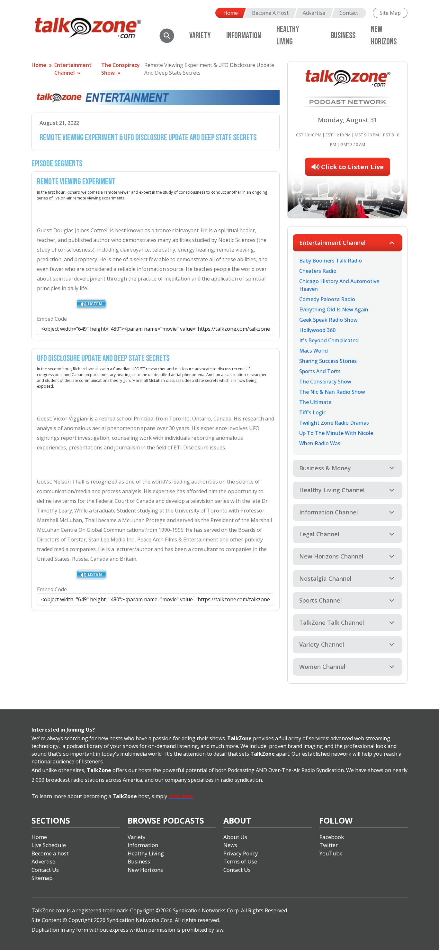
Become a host (49, 853)
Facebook (331, 837)
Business (343, 36)
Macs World (313, 350)
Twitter (328, 845)
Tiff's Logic (312, 412)
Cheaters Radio (317, 270)
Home (230, 12)
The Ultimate (315, 402)
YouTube (331, 853)
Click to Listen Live (351, 166)
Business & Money (325, 468)
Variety (200, 36)
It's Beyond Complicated (329, 340)
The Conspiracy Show (325, 381)
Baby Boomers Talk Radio (330, 260)
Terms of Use (240, 861)
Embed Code (52, 318)
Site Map (390, 12)
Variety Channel (321, 644)
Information (243, 36)
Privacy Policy (240, 853)
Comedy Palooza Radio (327, 299)
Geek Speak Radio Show (328, 319)
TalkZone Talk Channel (331, 622)
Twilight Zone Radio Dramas (334, 422)
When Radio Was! (320, 443)
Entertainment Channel (332, 242)
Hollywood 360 (317, 330)
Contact (348, 12)
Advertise (314, 12)
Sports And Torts (320, 371)
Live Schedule (48, 845)
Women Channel (322, 666)
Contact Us (45, 869)
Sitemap (42, 877)
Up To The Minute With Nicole (336, 433)
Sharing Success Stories (328, 360)
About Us (235, 837)
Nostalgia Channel (325, 578)
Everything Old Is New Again (333, 309)
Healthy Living (146, 853)
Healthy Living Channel (332, 490)
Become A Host (270, 12)
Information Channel (328, 512)
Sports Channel (320, 600)
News (230, 845)
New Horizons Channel (331, 556)
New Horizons (145, 869)
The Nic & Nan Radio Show (332, 391)
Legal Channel (319, 534)
